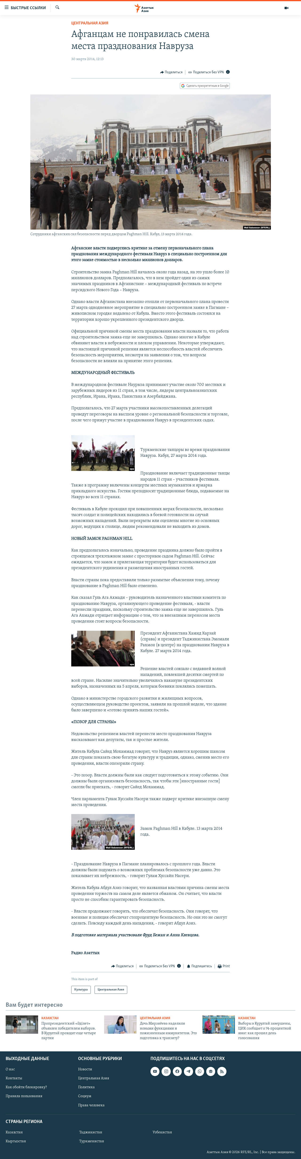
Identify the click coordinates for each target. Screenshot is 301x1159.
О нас (10, 1069)
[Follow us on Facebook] (177, 1071)
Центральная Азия (89, 23)
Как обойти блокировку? (26, 1087)
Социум (84, 1096)
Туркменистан (91, 1141)
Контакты (14, 1078)
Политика (86, 1087)
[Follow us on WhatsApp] (199, 1071)
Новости (85, 1069)
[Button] (171, 72)
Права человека (91, 1105)
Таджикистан (90, 1132)
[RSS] (221, 1071)
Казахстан (50, 1018)
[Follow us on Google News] (210, 1071)
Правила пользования (24, 1096)
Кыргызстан (16, 1141)
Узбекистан (162, 1132)
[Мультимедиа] (286, 8)
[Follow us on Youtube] (154, 1071)
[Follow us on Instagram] (166, 1071)
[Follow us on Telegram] (188, 1071)
